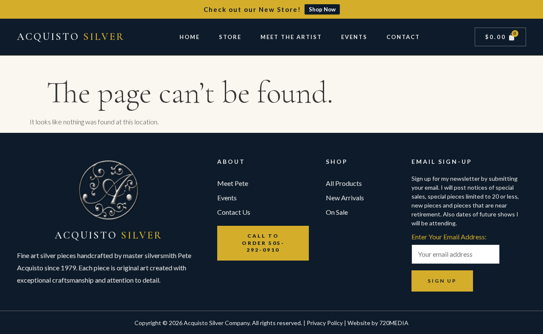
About (231, 161)
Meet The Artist (291, 37)
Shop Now (322, 9)
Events (354, 37)
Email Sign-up (441, 161)
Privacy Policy (325, 322)
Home (189, 37)
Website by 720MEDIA (378, 322)
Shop (337, 161)
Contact (403, 37)
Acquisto (71, 37)
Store (230, 37)
